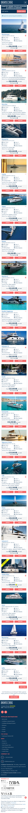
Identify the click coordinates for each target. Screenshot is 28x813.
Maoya (4, 241)
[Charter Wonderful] (14, 131)
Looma (4, 174)
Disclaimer (13, 802)
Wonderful (5, 139)
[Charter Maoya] (14, 233)
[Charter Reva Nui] (14, 96)
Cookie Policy (5, 751)
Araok (3, 377)
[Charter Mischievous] (14, 26)
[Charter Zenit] (14, 598)
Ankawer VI (5, 346)
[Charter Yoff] (14, 467)
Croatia (3, 727)
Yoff (3, 475)
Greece (3, 729)
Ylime (3, 508)
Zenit (3, 605)
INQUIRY (20, 50)
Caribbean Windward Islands (8, 723)
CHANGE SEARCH (21, 11)
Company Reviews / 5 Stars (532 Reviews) (7, 706)
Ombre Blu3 (5, 574)
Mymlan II (5, 276)
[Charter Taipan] (14, 199)
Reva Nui (4, 104)
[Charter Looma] (14, 166)
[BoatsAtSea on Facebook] (2, 712)
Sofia (3, 668)
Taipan (4, 206)
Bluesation (5, 637)
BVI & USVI (4, 719)
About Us (4, 741)
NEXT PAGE (23, 687)
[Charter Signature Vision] (14, 435)
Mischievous (5, 34)
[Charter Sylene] (14, 61)
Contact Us (4, 743)
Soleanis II (5, 541)
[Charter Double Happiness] (14, 303)
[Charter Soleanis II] (14, 533)
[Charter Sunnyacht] (14, 403)
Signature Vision (7, 442)
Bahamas (4, 725)
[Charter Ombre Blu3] (14, 566)
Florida (3, 731)
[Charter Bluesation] (14, 630)
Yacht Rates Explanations (8, 747)
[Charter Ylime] (14, 500)
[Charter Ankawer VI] (14, 338)
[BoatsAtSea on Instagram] (5, 712)
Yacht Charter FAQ (6, 745)
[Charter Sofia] (14, 660)
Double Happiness (7, 311)
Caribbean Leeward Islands (8, 721)
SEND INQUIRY (14, 697)
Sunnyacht (5, 412)
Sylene (4, 69)
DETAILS (8, 50)
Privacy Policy (5, 749)
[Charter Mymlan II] (14, 268)
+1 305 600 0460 (8, 757)
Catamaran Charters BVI (7, 736)
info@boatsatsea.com (9, 761)
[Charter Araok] (14, 369)
